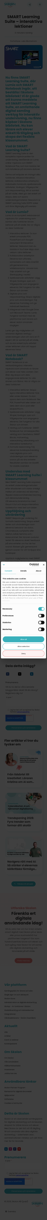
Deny (24, 653)
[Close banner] (43, 565)
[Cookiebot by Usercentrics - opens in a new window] (29, 564)
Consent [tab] (8, 571)
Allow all (23, 639)
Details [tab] (23, 571)
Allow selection (23, 646)
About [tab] (38, 571)
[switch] (41, 615)
